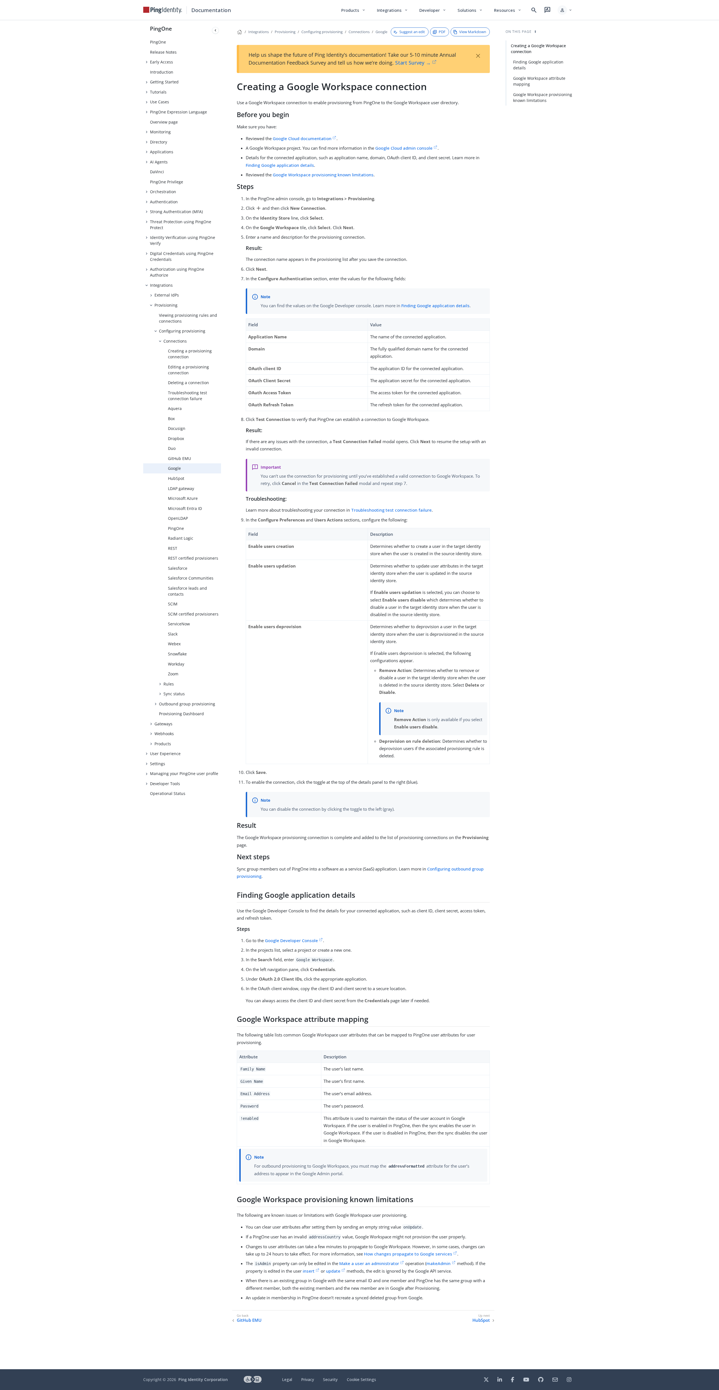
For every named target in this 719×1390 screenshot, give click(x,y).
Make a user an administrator (369, 1263)
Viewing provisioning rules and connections (188, 318)
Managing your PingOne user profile (184, 773)
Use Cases (159, 101)
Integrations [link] (392, 10)
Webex (174, 643)
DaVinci (157, 171)
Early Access (161, 62)
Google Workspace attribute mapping (539, 81)
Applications (161, 151)
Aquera (175, 408)
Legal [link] (287, 1379)
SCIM (173, 604)
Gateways (163, 723)
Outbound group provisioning (187, 704)
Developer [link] (432, 10)
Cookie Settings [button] (361, 1379)
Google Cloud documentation (302, 138)
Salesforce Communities (190, 578)
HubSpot (176, 478)
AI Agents (159, 162)
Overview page (164, 122)
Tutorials (158, 92)
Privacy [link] (307, 1379)
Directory (158, 142)
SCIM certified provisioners (193, 614)
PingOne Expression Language (178, 112)
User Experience (165, 753)
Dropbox (176, 438)
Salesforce (177, 568)
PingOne (161, 28)
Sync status (174, 693)
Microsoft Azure (183, 498)
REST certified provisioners (193, 558)
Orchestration (163, 191)
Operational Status (167, 793)
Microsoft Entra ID (185, 508)
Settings (157, 763)
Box (171, 418)
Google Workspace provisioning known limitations (323, 174)
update (333, 1271)
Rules (168, 684)
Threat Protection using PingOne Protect (180, 224)
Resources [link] (508, 10)
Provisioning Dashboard (181, 713)
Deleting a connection (188, 382)
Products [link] (353, 10)
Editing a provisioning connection (188, 369)
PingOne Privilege (166, 181)
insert (309, 1271)
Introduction (161, 72)
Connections (175, 341)
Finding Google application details (280, 165)
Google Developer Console (291, 940)
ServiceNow (179, 623)
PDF (442, 31)
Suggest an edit (412, 31)
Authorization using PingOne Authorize (177, 272)
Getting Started (164, 82)
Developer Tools (165, 783)
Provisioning (166, 305)
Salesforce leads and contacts (187, 591)
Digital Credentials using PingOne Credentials (181, 256)
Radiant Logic (180, 538)
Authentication (164, 201)
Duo (172, 448)
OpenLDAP (178, 518)
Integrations (161, 285)
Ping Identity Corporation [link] (203, 1379)
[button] (565, 10)
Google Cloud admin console (404, 148)
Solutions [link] (470, 10)
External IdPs (166, 295)
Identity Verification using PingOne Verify (182, 240)
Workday (176, 664)
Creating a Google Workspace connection (538, 48)
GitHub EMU (179, 458)
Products (162, 743)
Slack (173, 634)
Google (174, 468)
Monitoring (160, 132)
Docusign (176, 428)
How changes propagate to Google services (408, 1254)
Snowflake (177, 654)
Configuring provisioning (182, 331)
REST (172, 548)
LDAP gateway (181, 488)
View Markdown (472, 31)
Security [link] (330, 1379)
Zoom (173, 673)
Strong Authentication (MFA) (176, 211)
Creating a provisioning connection (190, 353)
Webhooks (164, 733)
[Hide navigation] (215, 30)
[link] (162, 10)
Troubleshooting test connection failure (187, 395)
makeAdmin (438, 1263)
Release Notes (163, 52)
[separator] (221, 694)
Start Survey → (413, 62)
